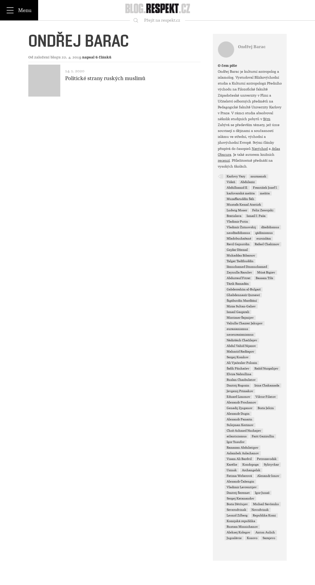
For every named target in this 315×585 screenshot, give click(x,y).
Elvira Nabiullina (239, 374)
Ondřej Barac (252, 46)
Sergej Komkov (238, 357)
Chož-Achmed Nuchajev (244, 431)
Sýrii (266, 119)
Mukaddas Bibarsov (241, 255)
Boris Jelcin (266, 408)
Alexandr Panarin (239, 419)
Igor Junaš (262, 493)
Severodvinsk (236, 510)
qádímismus (264, 233)
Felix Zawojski (262, 210)
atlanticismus (237, 436)
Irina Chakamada (266, 385)
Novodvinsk (260, 510)
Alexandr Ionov (268, 476)
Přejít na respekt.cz (162, 20)
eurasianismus (237, 329)
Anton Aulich (265, 532)
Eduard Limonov (238, 397)
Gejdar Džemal (237, 250)
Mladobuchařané (239, 239)
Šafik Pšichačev (238, 369)
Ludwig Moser (237, 210)
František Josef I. (265, 188)
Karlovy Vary (236, 176)
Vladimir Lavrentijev (242, 487)
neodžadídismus (238, 233)
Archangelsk (251, 470)
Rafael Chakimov (267, 244)
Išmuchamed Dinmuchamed (247, 267)
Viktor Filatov (265, 397)
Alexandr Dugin (238, 414)
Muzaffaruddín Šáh (240, 199)
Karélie (232, 465)
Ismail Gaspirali (238, 312)
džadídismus (270, 227)
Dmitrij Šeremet (238, 493)
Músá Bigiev (266, 272)
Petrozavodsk (267, 459)
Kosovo (252, 538)
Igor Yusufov (236, 442)
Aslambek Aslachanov (243, 453)
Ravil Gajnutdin (238, 244)
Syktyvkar (271, 465)
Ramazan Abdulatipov (242, 448)
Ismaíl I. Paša (256, 216)
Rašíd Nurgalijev (266, 369)
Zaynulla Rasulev (239, 272)
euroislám (263, 239)
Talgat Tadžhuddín (240, 261)
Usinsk (232, 470)
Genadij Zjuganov (239, 408)
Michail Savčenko (266, 504)
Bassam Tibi (264, 278)
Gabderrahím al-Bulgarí (244, 289)
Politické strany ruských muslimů (105, 78)
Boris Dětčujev (237, 504)
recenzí (224, 160)
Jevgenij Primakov (240, 391)
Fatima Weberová (239, 476)
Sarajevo (269, 538)
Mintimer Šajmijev (240, 318)
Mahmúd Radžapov (240, 352)
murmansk (258, 176)
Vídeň (231, 182)
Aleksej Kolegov (238, 532)
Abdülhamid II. (237, 188)
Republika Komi (264, 515)
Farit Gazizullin (263, 436)
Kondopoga (250, 465)
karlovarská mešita (241, 193)
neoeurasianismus (240, 335)
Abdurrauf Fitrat (239, 278)
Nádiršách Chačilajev (242, 340)
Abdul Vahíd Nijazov (241, 346)
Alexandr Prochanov (241, 402)
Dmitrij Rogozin (238, 385)
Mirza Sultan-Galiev (241, 306)
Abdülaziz (247, 182)
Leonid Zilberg (237, 515)
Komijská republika (241, 521)
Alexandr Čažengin (240, 482)
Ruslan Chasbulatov (241, 380)
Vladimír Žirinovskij (241, 227)
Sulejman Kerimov (240, 425)
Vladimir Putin (237, 222)
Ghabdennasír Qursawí (243, 295)
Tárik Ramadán (238, 284)
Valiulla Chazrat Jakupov (245, 323)
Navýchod (260, 148)
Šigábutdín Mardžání (242, 301)
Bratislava (234, 216)
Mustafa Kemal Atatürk (244, 205)
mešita (265, 193)
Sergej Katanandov (240, 498)
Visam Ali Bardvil (239, 459)
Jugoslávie (234, 538)
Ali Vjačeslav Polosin (242, 363)
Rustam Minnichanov (242, 527)
